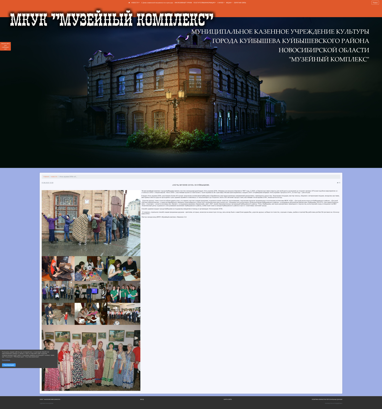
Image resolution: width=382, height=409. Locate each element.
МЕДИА (228, 2)
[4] (123, 292)
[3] (91, 223)
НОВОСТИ (134, 2)
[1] (58, 268)
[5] (91, 292)
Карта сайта (228, 399)
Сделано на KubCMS (46, 403)
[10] (91, 358)
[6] (91, 314)
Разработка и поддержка (333, 403)
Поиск (375, 3)
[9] (58, 314)
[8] (123, 268)
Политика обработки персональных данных (327, 399)
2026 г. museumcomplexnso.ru (50, 399)
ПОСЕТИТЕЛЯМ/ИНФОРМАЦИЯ (204, 2)
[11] (123, 314)
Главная (46, 176)
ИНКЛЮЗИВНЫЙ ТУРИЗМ (183, 2)
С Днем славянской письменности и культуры (157, 2)
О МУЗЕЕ (220, 2)
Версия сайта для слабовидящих (5, 46)
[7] (91, 268)
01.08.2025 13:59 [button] (47, 183)
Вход (142, 399)
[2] (58, 292)
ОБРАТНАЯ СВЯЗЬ (240, 2)
